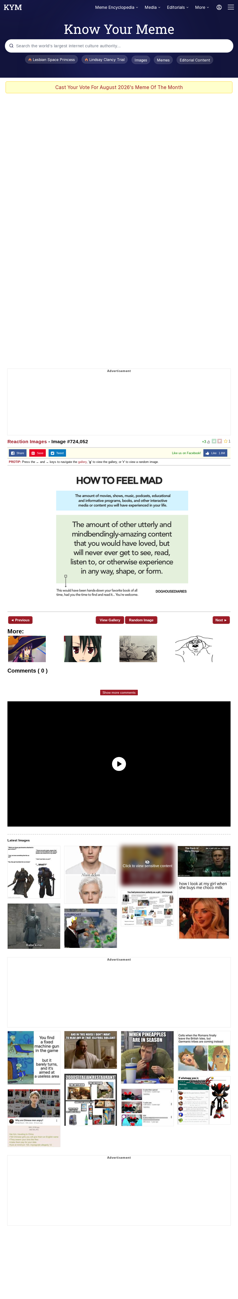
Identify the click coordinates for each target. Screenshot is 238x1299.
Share (19, 453)
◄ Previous (20, 620)
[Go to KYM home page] (13, 8)
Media (150, 7)
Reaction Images (27, 441)
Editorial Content (195, 60)
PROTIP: (15, 462)
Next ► (221, 620)
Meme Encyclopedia (115, 7)
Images (141, 60)
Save (39, 453)
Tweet (59, 453)
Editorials (176, 7)
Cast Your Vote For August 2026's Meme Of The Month (119, 87)
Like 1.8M (217, 453)
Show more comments (119, 692)
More (200, 7)
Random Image (141, 620)
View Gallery (110, 620)
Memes (163, 60)
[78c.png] (119, 538)
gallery (82, 462)
